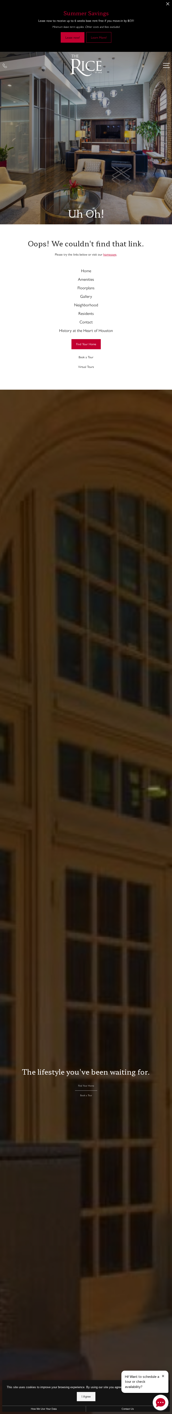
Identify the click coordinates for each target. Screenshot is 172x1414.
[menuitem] (86, 270)
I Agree (86, 1396)
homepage (109, 254)
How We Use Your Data (44, 1408)
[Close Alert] (167, 5)
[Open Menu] (166, 65)
